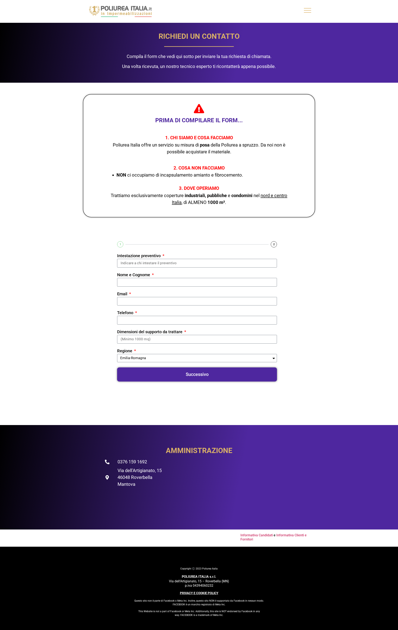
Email (122, 294)
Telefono (125, 313)
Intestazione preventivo (139, 256)
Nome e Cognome (134, 275)
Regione (125, 351)
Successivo (197, 374)
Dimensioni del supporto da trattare (150, 332)
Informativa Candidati (256, 535)
